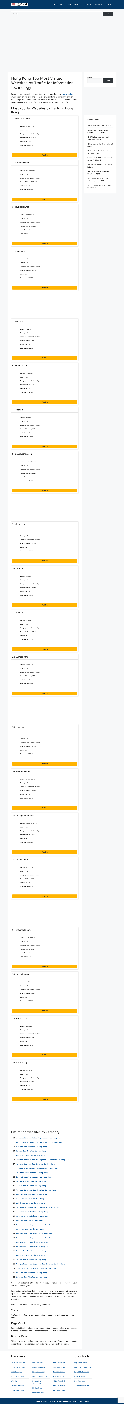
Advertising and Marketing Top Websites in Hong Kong (39, 1142)
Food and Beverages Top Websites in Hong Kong (36, 1190)
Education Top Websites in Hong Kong (32, 1173)
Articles (108, 4)
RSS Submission (59, 1363)
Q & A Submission (17, 1390)
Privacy (80, 1401)
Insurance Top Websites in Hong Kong (32, 1212)
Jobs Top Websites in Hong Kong (29, 1220)
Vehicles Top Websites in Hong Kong (31, 1273)
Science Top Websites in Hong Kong (31, 1251)
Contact (86, 1401)
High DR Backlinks (81, 1376)
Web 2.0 (14, 1381)
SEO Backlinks (58, 4)
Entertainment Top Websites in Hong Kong (33, 1177)
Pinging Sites (37, 1388)
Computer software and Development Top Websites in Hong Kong (42, 1160)
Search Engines (16, 1372)
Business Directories (18, 1367)
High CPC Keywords (81, 1372)
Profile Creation (59, 1372)
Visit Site (45, 155)
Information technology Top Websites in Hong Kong (37, 1207)
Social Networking (38, 1393)
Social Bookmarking (18, 1376)
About (74, 1401)
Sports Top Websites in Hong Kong (30, 1255)
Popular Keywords (81, 1363)
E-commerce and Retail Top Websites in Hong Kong (37, 1168)
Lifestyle (97, 4)
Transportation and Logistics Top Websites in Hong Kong (40, 1264)
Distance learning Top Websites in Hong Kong (35, 1164)
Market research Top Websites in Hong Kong (34, 1225)
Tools (87, 4)
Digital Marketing (73, 4)
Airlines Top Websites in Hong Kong (31, 1147)
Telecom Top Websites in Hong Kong (31, 1260)
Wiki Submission (59, 1367)
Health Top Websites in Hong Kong (30, 1203)
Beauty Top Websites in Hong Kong (30, 1155)
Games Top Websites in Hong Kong (30, 1199)
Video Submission (59, 1381)
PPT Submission (59, 1390)
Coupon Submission (39, 1376)
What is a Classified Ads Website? (99, 125)
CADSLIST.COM (66, 1401)
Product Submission (39, 1367)
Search (108, 14)
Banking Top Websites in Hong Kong (31, 1151)
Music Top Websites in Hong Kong (30, 1229)
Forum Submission (18, 1386)
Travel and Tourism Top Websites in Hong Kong (36, 1268)
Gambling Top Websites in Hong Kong (31, 1194)
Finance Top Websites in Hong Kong (31, 1186)
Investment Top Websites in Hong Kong (32, 1216)
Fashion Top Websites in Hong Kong (31, 1181)
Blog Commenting (38, 1372)
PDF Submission (59, 1386)
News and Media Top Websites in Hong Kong (34, 1233)
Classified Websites (18, 1363)
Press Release (37, 1363)
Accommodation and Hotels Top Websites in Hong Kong (38, 1138)
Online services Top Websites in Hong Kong (34, 1238)
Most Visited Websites (82, 1367)
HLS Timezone (79, 1381)
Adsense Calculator (81, 1386)
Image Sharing (58, 1376)
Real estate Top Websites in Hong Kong (32, 1242)
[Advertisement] (62, 30)
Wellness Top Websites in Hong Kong (31, 1277)
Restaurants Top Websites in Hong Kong (32, 1246)
